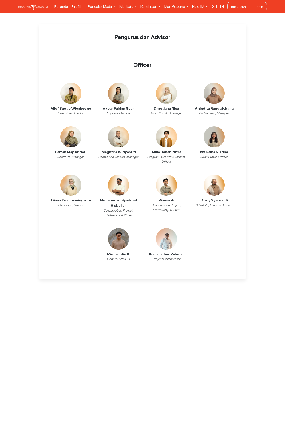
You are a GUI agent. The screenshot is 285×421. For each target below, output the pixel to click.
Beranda (61, 6)
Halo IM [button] (198, 6)
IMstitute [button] (126, 6)
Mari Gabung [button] (175, 6)
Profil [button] (76, 6)
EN (221, 6)
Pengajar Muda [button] (100, 6)
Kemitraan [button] (149, 6)
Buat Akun (238, 7)
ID (212, 6)
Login (259, 7)
